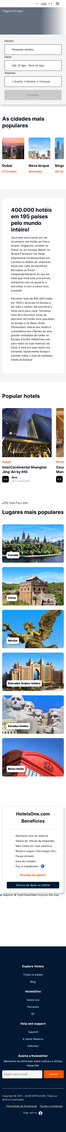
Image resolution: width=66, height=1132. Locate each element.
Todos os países (33, 974)
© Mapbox (6, 894)
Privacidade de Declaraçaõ (21, 1106)
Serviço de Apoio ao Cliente (33, 885)
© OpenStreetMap (25, 894)
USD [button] (44, 4)
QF (33, 1013)
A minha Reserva (33, 1038)
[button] (32, 4)
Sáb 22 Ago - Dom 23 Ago (28, 65)
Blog (33, 981)
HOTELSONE (38, 1096)
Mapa (30, 794)
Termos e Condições (51, 1106)
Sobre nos (33, 999)
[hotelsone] (16, 3)
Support (33, 1031)
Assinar (53, 1074)
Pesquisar (33, 94)
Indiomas (32, 1045)
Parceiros (33, 1006)
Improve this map (48, 894)
